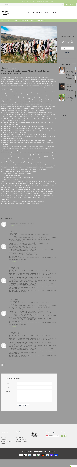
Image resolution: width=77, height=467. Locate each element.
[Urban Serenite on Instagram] (65, 436)
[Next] (75, 64)
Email (7, 388)
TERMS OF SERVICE (21, 439)
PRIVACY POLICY (20, 435)
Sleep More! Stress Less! (71, 95)
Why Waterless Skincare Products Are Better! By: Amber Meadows (72, 84)
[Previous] (73, 64)
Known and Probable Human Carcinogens (31, 201)
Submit (67, 52)
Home (2, 20)
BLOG (9, 20)
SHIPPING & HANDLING (21, 441)
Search (2, 435)
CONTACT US (4, 439)
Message (8, 391)
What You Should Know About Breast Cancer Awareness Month (30, 20)
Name (7, 383)
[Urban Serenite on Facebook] (62, 436)
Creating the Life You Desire (71, 71)
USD (60, 4)
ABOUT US (3, 437)
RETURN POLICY (20, 437)
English (50, 435)
